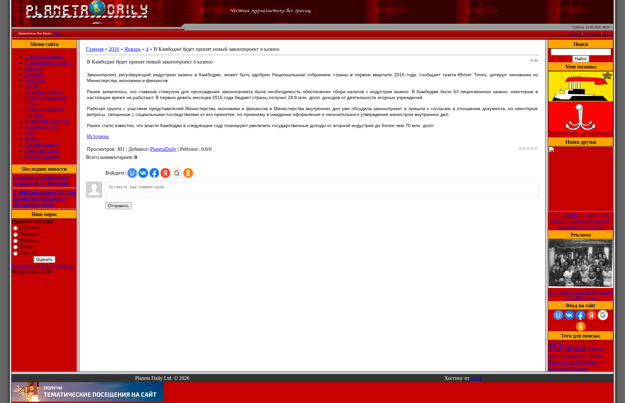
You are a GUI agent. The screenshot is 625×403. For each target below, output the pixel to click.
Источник (98, 136)
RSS (56, 33)
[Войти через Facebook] (154, 173)
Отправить (118, 205)
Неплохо (29, 240)
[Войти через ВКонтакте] (143, 173)
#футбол (587, 361)
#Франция (569, 355)
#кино (583, 356)
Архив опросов (57, 265)
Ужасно (28, 253)
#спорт (553, 355)
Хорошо (29, 234)
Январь (132, 49)
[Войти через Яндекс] (165, 173)
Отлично (30, 227)
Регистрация (592, 34)
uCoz (476, 378)
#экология (561, 361)
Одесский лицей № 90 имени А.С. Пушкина (580, 295)
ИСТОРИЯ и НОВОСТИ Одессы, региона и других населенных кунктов (580, 221)
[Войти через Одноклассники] (188, 173)
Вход (606, 34)
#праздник (557, 368)
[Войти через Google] (177, 173)
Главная (575, 34)
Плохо (27, 246)
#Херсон (578, 368)
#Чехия (596, 348)
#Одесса (567, 346)
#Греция (595, 355)
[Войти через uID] (132, 173)
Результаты (24, 265)
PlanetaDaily (163, 149)
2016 (114, 49)
